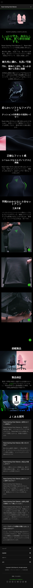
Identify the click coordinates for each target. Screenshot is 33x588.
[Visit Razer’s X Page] (15, 582)
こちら (11, 383)
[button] (2, 2)
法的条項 (7, 569)
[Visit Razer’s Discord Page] (26, 582)
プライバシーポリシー (15, 569)
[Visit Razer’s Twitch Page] (23, 582)
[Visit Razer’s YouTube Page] (18, 582)
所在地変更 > (18, 576)
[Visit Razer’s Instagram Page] (10, 582)
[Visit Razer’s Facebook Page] (7, 582)
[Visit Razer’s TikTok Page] (20, 582)
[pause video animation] (29, 250)
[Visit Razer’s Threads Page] (12, 582)
